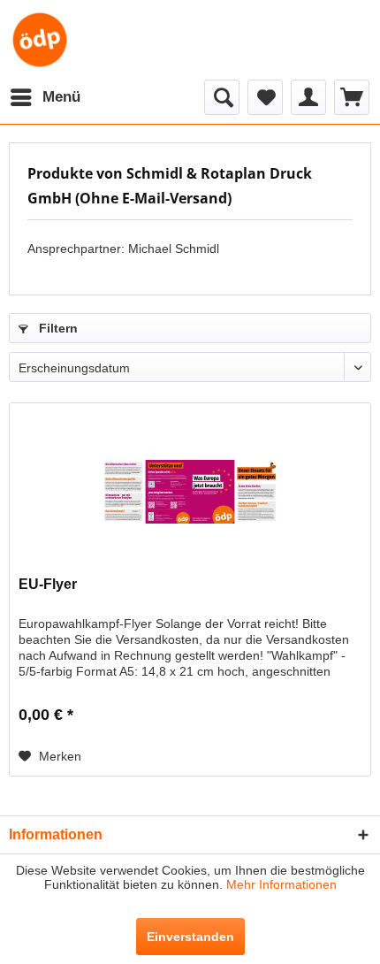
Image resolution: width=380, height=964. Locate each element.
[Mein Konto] (308, 97)
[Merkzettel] (265, 97)
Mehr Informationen (281, 884)
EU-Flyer (48, 584)
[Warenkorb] (351, 97)
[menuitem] (44, 97)
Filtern (56, 328)
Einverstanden (190, 937)
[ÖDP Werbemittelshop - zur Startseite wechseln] (40, 40)
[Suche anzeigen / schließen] (221, 97)
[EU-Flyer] (190, 491)
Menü (61, 96)
